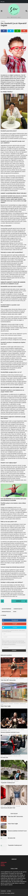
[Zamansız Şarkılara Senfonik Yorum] (14, 718)
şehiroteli (9, 806)
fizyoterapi (16, 703)
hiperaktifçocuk (6, 611)
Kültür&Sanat (4, 678)
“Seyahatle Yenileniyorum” (8, 783)
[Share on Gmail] (24, 30)
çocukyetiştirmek (6, 608)
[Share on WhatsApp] (17, 30)
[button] (1, 11)
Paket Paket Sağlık (6, 706)
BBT (8, 678)
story (14, 611)
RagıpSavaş (12, 678)
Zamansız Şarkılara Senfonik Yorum (10, 732)
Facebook (15, 620)
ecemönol (17, 729)
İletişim (3, 865)
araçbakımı (10, 755)
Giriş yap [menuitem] (2, 1)
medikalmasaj (23, 703)
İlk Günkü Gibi (4, 758)
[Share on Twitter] (10, 30)
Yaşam (3, 21)
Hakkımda (4, 862)
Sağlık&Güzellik (4, 703)
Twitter (15, 627)
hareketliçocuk (18, 608)
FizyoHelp (11, 703)
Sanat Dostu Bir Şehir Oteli (8, 808)
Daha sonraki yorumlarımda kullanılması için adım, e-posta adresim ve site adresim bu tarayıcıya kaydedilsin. (13, 642)
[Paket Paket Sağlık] (14, 692)
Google (15, 624)
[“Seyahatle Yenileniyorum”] (14, 770)
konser (22, 729)
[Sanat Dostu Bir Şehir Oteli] (14, 795)
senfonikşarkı (4, 730)
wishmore (18, 806)
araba (5, 755)
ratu (5, 806)
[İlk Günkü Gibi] (14, 745)
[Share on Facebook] (4, 30)
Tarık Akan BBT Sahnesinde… (8, 680)
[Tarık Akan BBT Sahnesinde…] (14, 667)
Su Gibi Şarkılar (11, 729)
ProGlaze (15, 755)
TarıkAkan (21, 678)
